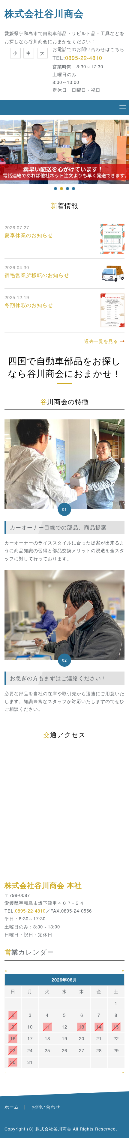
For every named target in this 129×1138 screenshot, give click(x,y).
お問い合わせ (46, 1107)
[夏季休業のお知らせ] (112, 238)
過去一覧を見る (101, 341)
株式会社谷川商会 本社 (43, 885)
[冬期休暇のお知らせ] (112, 310)
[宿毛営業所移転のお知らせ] (112, 273)
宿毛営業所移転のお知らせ (36, 275)
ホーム (11, 1107)
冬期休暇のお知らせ (28, 304)
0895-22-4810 (83, 57)
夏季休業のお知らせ (28, 235)
